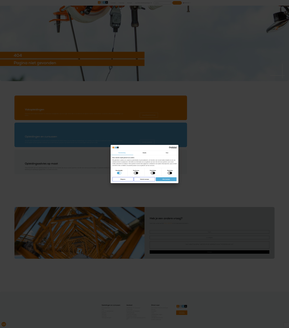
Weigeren (122, 179)
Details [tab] (144, 152)
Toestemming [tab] (121, 152)
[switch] (136, 173)
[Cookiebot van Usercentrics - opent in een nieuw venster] (170, 148)
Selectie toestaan (144, 179)
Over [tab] (167, 152)
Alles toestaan (166, 179)
